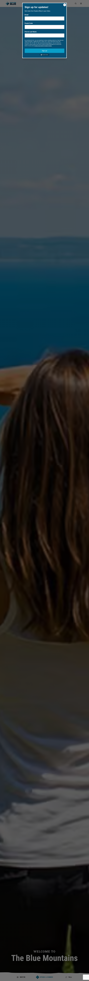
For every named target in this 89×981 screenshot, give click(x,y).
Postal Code (29, 23)
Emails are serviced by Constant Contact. (43, 45)
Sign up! (44, 51)
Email (26, 14)
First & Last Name (31, 31)
